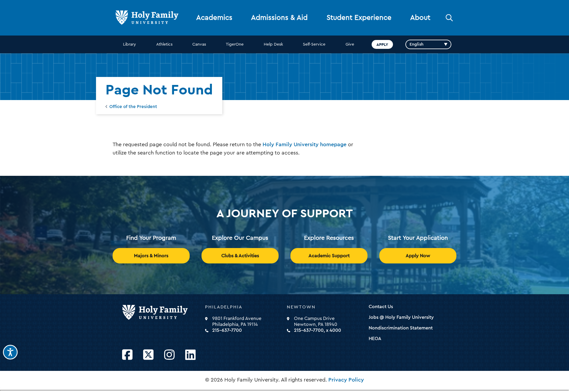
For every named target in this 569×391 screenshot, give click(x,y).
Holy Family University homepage (304, 144)
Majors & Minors (151, 255)
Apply (382, 44)
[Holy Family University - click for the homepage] (161, 312)
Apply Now (418, 255)
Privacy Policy (346, 379)
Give (350, 44)
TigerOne (235, 44)
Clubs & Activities (240, 255)
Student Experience (359, 17)
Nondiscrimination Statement (401, 328)
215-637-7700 (227, 330)
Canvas (199, 44)
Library (129, 44)
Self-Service (314, 44)
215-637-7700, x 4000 (317, 330)
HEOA (375, 338)
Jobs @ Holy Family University (401, 317)
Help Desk (273, 44)
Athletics (164, 44)
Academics (214, 17)
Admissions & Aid (279, 17)
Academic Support (329, 255)
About (420, 17)
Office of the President (133, 106)
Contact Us (381, 306)
